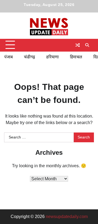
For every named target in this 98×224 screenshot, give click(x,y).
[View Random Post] (78, 45)
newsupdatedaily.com (67, 216)
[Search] (87, 45)
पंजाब (8, 57)
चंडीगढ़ (29, 57)
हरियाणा (52, 57)
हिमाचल (76, 57)
